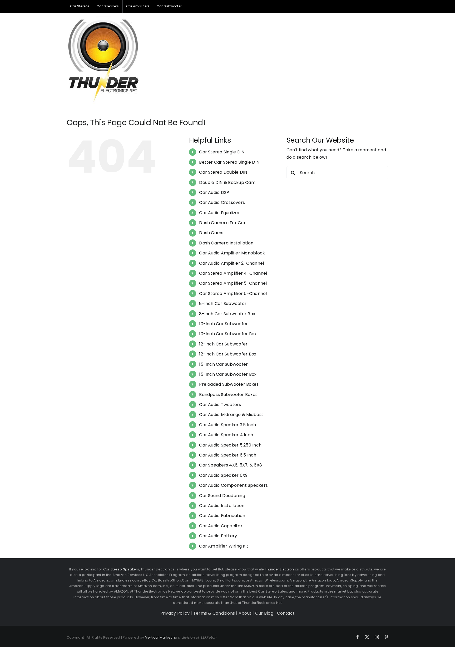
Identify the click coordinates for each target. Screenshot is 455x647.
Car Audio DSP (214, 192)
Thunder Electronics (282, 569)
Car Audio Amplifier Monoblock (232, 253)
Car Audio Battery (218, 536)
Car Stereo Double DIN (223, 172)
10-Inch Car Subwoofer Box (227, 334)
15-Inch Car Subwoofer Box (227, 374)
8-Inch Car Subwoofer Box (227, 314)
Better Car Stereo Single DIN (229, 162)
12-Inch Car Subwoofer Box (227, 354)
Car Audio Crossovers (222, 202)
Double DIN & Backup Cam (227, 182)
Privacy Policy (175, 613)
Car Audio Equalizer (219, 213)
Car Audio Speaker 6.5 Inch (227, 455)
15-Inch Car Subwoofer (223, 364)
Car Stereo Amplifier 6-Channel (233, 293)
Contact (286, 613)
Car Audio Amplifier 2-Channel (231, 263)
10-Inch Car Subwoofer (223, 324)
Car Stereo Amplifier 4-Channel (233, 273)
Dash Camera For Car (222, 223)
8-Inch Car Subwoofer (222, 303)
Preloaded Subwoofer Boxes (229, 384)
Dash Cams (211, 233)
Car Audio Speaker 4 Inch (226, 435)
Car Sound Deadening (222, 496)
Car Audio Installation (221, 506)
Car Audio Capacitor (221, 526)
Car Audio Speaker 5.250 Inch (230, 445)
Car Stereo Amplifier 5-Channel (233, 283)
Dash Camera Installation (226, 243)
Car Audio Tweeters (220, 405)
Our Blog (264, 613)
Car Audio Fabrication (222, 516)
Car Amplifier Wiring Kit (223, 546)
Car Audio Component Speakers (233, 485)
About (245, 613)
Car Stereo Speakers (121, 569)
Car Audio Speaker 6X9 (223, 475)
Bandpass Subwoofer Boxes (228, 395)
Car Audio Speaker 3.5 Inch (227, 425)
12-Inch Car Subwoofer (223, 344)
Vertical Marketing (161, 637)
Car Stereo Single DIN (221, 152)
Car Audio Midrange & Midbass (231, 415)
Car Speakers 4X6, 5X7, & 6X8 (230, 465)
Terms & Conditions (214, 613)
